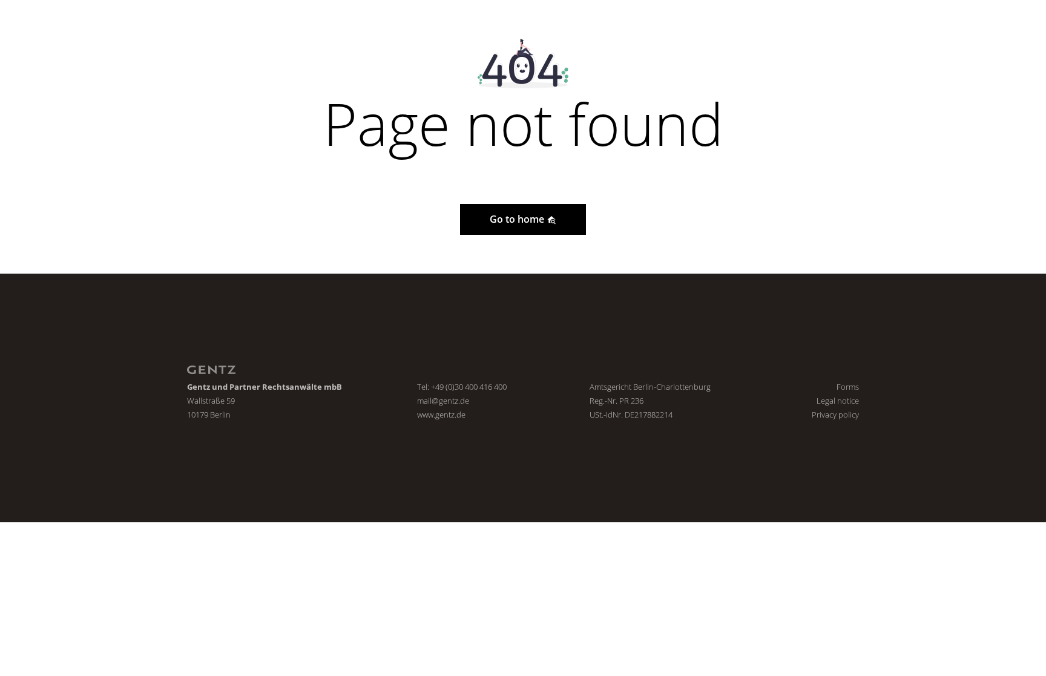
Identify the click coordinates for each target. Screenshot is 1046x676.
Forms (848, 386)
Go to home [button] (518, 219)
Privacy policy (835, 414)
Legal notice (838, 400)
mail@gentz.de (443, 400)
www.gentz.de (441, 414)
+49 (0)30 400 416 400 (469, 386)
